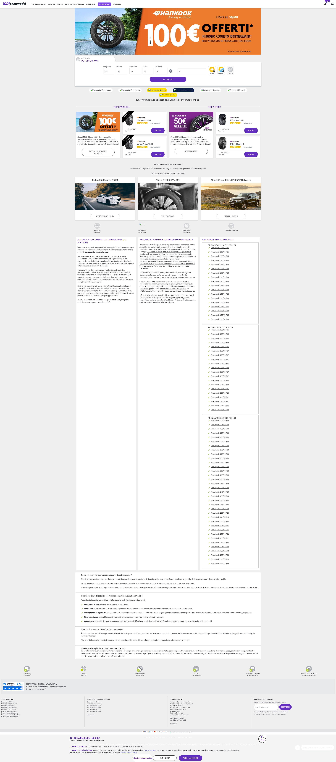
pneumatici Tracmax (155, 261)
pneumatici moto (170, 286)
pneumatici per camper (167, 284)
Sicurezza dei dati (92, 702)
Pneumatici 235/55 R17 (220, 376)
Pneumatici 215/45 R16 (220, 380)
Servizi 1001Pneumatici (178, 720)
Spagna (159, 173)
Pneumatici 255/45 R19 (220, 496)
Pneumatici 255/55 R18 (220, 471)
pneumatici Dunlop (157, 254)
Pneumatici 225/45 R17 (220, 351)
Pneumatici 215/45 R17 (220, 397)
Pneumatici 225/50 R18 (220, 433)
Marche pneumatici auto (9, 711)
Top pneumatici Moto (94, 711)
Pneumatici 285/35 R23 (220, 555)
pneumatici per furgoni (148, 284)
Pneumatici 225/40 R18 (220, 424)
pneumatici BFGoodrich (186, 256)
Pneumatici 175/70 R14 (220, 315)
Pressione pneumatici (94, 704)
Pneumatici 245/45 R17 (220, 401)
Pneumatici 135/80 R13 (220, 319)
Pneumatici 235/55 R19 (220, 483)
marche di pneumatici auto (184, 249)
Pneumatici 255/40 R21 (220, 534)
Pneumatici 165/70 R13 (220, 290)
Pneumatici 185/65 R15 (220, 256)
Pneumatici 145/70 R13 (220, 281)
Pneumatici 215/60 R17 (220, 405)
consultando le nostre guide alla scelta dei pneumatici (163, 276)
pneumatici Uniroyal (152, 266)
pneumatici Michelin (154, 252)
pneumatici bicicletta (186, 286)
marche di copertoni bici (163, 249)
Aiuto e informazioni (177, 718)
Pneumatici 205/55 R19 (220, 458)
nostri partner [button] (150, 750)
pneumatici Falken (162, 259)
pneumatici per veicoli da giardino (173, 288)
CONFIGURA (165, 758)
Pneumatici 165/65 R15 (220, 298)
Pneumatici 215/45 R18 (220, 475)
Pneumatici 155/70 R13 (220, 285)
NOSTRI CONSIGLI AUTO (105, 216)
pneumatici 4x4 (178, 281)
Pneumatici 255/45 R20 (220, 504)
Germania (166, 173)
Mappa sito (90, 715)
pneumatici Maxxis (147, 263)
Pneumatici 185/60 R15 (220, 252)
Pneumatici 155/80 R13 (220, 294)
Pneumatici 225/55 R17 (220, 372)
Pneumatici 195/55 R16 (220, 330)
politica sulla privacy (128, 752)
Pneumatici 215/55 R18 (220, 437)
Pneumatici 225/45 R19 (220, 454)
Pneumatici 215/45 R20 (220, 513)
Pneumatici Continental (9, 704)
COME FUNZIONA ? (168, 216)
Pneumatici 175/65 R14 (220, 273)
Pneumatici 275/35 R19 (220, 450)
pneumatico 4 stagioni (166, 297)
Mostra (158, 130)
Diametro (133, 67)
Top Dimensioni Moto (94, 707)
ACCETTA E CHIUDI (190, 758)
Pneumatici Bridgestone (9, 707)
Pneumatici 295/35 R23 (220, 551)
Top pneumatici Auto (94, 709)
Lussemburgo (180, 173)
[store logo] (14, 4)
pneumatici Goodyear (174, 254)
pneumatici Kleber (171, 261)
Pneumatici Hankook (8, 706)
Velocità (159, 67)
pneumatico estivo (149, 297)
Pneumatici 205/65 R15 (220, 302)
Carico (145, 67)
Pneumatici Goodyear (8, 709)
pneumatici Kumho (186, 261)
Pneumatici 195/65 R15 (220, 260)
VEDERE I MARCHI (231, 216)
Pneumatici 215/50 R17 (220, 359)
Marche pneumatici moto (9, 713)
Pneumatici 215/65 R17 (220, 410)
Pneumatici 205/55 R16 (220, 334)
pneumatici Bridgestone (172, 252)
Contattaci (173, 724)
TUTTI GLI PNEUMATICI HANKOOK (98, 152)
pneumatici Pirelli (170, 256)
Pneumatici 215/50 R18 (220, 479)
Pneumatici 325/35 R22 (220, 546)
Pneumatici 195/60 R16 (220, 389)
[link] (38, 4)
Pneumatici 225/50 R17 (220, 363)
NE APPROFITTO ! (191, 151)
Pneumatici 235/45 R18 (220, 429)
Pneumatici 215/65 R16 (220, 393)
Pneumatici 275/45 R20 (220, 500)
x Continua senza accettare (142, 758)
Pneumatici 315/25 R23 (220, 559)
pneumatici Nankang (162, 263)
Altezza (119, 67)
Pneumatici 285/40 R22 (220, 538)
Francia (153, 173)
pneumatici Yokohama (169, 266)
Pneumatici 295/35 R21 (220, 530)
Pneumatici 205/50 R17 (220, 355)
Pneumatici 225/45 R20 (220, 517)
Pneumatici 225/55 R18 (220, 441)
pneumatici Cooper (147, 259)
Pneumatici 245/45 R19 (220, 492)
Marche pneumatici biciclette (10, 715)
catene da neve (190, 300)
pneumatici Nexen (178, 263)
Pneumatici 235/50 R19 (220, 487)
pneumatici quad (146, 288)
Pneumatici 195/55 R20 (220, 466)
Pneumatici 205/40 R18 (220, 420)
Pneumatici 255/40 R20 (220, 462)
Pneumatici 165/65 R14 (220, 268)
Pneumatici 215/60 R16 (220, 346)
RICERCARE (168, 79)
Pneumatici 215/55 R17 (220, 367)
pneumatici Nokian (154, 256)
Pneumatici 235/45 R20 (220, 521)
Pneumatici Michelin (8, 702)
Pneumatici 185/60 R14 (220, 311)
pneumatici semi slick (154, 286)
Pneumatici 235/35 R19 (220, 445)
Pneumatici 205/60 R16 (220, 342)
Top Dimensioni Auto (94, 706)
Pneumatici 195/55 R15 (220, 247)
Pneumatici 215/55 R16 (220, 338)
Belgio (172, 173)
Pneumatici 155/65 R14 (220, 264)
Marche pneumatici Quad (9, 717)
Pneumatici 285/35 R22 (220, 542)
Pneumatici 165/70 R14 (220, 277)
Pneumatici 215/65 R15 (220, 306)
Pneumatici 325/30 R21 (220, 525)
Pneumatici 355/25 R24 (220, 563)
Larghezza (107, 67)
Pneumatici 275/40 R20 (220, 509)
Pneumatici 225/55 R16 (220, 384)
